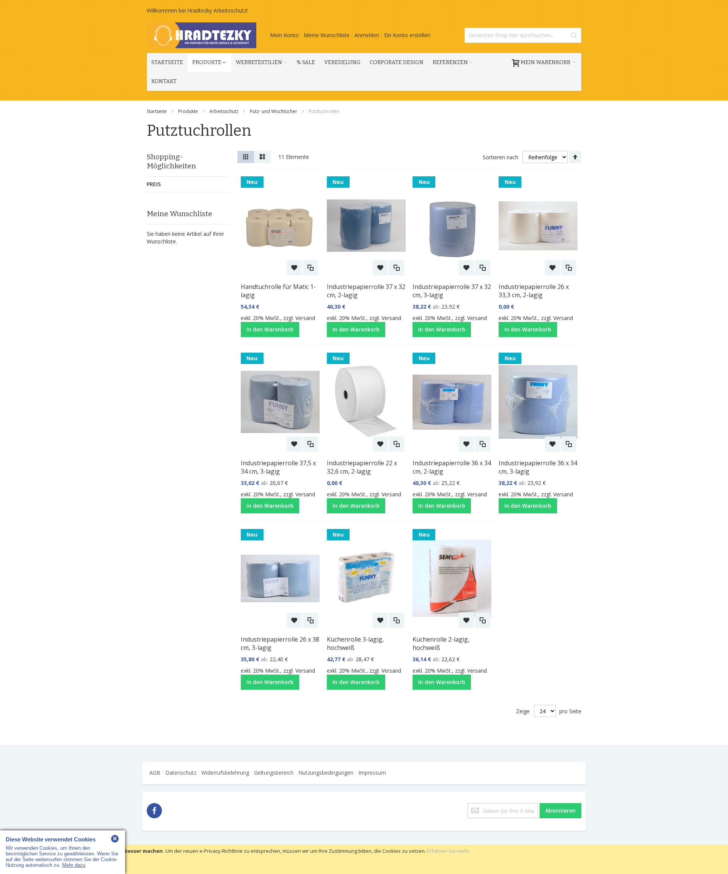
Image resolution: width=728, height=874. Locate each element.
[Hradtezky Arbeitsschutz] (201, 35)
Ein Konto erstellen (407, 35)
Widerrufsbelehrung (225, 772)
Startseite (157, 111)
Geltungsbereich (273, 772)
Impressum (372, 772)
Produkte (188, 111)
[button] (294, 267)
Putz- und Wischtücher (274, 111)
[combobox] (522, 35)
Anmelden (367, 35)
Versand (305, 318)
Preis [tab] (154, 184)
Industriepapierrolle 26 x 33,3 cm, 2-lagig (534, 290)
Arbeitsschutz (224, 111)
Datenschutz (180, 772)
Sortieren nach (500, 157)
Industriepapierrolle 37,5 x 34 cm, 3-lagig (278, 467)
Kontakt (164, 81)
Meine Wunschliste (327, 35)
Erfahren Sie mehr (448, 850)
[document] (364, 859)
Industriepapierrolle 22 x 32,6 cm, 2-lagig (362, 467)
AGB (154, 772)
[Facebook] (154, 809)
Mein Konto (284, 35)
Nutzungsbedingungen (325, 772)
